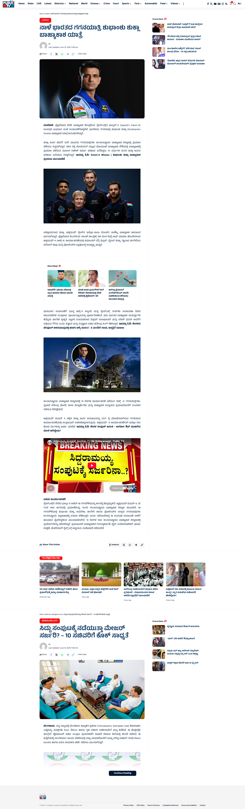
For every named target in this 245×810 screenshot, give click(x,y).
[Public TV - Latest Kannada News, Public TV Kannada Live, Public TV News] (8, 4)
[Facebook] (208, 4)
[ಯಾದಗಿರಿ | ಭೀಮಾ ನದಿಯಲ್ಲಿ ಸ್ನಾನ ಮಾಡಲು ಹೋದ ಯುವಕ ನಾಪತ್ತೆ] (61, 278)
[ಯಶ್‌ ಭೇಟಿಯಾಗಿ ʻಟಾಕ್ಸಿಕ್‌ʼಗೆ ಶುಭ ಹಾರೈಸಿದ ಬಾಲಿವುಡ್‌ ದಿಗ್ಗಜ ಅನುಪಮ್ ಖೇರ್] (158, 27)
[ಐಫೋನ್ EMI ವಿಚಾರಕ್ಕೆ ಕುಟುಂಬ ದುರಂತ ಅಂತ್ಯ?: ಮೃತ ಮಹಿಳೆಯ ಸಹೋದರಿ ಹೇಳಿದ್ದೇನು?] (185, 574)
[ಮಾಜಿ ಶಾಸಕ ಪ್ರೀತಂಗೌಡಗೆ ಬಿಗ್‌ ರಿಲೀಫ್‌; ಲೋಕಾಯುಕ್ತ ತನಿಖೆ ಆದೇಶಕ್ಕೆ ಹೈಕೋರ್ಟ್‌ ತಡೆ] (92, 278)
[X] (211, 4)
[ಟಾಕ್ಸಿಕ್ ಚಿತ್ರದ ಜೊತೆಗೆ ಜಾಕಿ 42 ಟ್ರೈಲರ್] (158, 666)
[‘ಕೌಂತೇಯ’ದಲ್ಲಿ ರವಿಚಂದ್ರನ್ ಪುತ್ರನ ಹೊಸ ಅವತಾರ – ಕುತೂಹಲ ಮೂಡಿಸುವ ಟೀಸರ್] (158, 40)
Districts (48, 614)
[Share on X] (56, 54)
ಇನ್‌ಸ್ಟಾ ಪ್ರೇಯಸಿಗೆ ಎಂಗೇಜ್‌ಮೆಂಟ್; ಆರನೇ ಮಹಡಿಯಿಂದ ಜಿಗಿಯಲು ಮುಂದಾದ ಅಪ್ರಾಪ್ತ (119, 294)
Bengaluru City (57, 614)
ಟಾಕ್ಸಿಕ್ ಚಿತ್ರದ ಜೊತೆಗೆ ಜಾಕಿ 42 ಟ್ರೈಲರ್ (182, 663)
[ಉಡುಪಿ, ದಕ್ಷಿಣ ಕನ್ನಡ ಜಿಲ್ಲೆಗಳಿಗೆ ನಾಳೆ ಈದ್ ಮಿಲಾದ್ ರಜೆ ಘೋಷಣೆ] (101, 574)
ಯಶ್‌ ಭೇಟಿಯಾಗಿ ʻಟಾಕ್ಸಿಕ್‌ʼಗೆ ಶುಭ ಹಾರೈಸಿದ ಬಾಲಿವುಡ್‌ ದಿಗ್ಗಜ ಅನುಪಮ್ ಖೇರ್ (185, 26)
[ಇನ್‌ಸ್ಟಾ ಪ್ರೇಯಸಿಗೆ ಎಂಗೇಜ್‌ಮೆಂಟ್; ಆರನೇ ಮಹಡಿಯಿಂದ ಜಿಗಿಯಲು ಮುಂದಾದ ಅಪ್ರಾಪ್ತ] (123, 278)
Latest (47, 14)
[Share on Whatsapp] (62, 54)
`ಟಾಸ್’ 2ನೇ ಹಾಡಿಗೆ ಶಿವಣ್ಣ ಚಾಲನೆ (181, 638)
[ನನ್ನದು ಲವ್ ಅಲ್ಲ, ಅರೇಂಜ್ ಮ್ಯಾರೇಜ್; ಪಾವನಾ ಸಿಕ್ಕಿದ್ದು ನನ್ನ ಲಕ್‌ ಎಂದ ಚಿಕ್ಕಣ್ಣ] (158, 654)
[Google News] (219, 4)
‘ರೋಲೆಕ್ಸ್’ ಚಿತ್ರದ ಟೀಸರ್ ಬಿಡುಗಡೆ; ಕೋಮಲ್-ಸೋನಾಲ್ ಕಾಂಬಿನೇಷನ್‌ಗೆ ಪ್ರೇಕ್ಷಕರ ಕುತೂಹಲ (186, 62)
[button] (183, 4)
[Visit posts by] (43, 46)
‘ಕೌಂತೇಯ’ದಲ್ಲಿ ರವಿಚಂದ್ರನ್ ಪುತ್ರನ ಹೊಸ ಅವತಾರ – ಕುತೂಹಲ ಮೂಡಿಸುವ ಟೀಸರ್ (184, 38)
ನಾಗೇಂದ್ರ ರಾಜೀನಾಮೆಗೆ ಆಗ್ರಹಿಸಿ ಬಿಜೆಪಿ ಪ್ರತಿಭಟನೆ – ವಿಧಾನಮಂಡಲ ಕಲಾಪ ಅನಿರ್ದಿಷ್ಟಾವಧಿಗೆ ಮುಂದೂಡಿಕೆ (141, 593)
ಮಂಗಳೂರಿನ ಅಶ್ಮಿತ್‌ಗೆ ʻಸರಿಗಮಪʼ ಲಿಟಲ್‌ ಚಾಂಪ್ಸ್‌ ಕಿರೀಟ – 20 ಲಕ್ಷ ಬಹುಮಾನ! (184, 50)
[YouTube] (215, 4)
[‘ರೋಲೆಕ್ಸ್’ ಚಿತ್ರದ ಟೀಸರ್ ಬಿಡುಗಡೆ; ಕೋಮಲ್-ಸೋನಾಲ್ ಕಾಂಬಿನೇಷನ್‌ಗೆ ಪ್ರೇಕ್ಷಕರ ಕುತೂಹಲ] (158, 64)
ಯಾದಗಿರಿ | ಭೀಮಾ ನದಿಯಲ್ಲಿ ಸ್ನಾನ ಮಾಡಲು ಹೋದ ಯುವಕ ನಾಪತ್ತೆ (60, 293)
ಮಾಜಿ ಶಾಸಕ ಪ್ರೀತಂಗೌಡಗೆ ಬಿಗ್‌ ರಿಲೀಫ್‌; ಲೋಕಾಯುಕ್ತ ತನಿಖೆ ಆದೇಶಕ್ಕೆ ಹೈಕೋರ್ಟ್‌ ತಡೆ (91, 293)
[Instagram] (222, 4)
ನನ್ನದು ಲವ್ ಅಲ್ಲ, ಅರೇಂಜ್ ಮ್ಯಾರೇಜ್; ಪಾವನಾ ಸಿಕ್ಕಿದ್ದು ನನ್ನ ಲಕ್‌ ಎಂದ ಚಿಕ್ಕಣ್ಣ (183, 652)
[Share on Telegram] (67, 54)
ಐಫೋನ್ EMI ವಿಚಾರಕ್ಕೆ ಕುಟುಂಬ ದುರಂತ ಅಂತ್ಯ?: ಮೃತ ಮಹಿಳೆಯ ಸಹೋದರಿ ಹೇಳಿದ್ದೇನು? (183, 593)
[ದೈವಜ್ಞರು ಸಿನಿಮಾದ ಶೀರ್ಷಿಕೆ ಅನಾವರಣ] (158, 630)
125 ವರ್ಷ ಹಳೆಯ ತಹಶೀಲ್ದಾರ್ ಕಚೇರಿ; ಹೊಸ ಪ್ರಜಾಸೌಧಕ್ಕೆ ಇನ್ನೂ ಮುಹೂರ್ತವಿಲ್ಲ (59, 591)
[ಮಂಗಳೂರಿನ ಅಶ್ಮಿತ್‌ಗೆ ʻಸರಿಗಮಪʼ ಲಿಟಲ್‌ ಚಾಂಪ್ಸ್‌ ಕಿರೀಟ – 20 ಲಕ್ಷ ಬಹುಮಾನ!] (158, 52)
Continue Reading (122, 773)
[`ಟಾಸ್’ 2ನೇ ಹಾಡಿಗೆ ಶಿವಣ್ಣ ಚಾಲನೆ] (158, 642)
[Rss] (226, 4)
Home (42, 14)
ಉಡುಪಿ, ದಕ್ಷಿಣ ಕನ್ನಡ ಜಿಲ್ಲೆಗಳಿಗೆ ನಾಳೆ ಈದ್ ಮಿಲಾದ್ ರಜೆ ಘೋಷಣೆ (100, 591)
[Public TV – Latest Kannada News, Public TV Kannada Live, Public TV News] (43, 797)
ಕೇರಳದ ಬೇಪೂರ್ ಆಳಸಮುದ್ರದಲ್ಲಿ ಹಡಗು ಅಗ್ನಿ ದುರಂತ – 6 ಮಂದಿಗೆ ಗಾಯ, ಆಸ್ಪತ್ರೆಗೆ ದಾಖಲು (92, 326)
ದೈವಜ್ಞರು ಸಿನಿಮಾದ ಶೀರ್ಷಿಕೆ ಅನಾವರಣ (183, 626)
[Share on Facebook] (51, 54)
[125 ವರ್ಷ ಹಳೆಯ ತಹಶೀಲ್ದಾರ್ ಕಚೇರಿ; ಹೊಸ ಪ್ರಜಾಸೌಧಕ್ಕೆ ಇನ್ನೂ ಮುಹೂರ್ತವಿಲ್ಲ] (59, 574)
